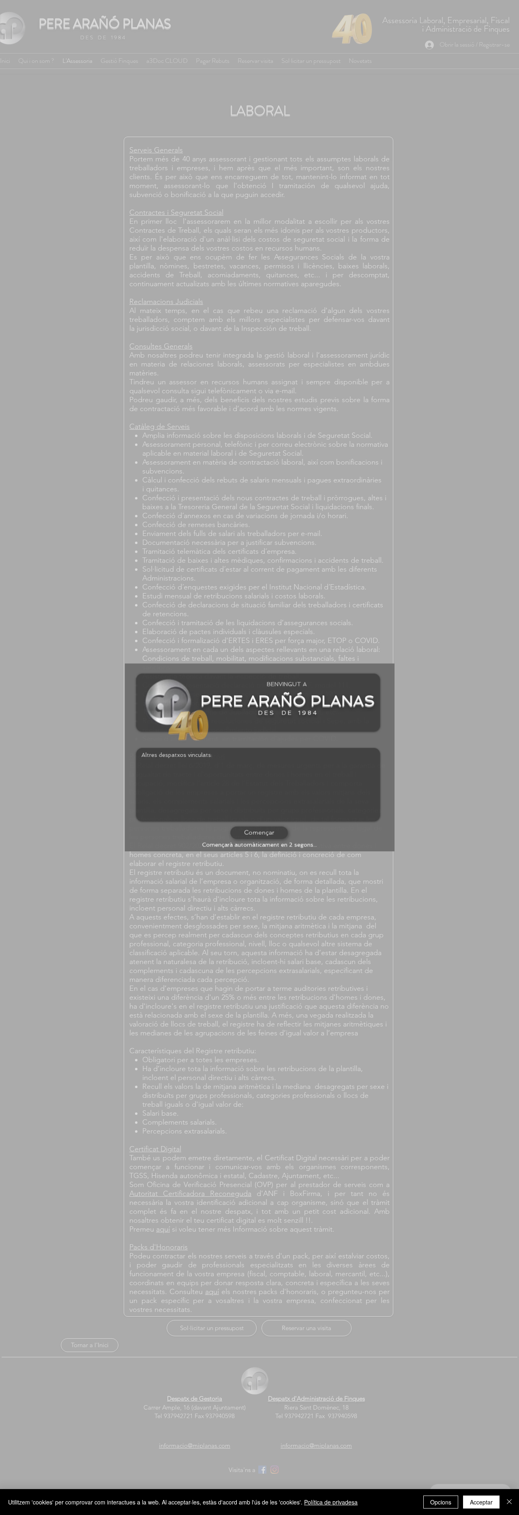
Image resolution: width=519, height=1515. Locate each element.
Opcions (440, 1502)
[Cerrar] (509, 1502)
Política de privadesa (331, 1502)
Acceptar (481, 1502)
